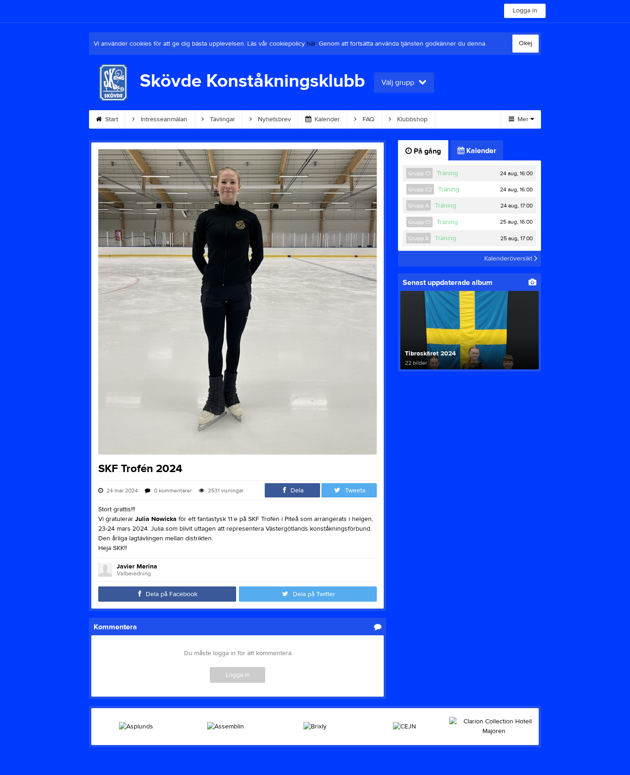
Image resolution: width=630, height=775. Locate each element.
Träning (447, 173)
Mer (523, 119)
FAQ (367, 119)
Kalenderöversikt (509, 258)
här (311, 44)
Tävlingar (221, 119)
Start (110, 119)
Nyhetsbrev (273, 119)
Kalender (326, 119)
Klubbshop (411, 119)
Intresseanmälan (163, 119)
